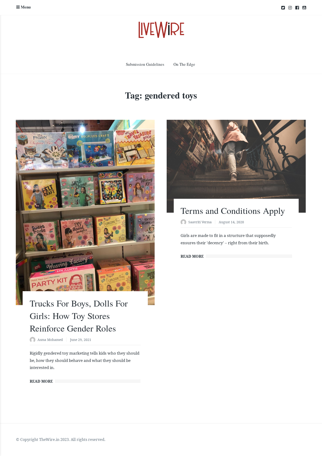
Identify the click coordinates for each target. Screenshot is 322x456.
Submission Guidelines (145, 64)
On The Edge (184, 64)
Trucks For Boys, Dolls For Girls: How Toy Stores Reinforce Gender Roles (79, 315)
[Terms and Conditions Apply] (236, 166)
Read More (41, 381)
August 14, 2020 (231, 222)
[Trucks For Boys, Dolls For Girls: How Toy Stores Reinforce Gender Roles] (85, 212)
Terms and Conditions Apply (233, 210)
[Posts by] (33, 340)
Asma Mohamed (50, 339)
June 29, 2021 (80, 339)
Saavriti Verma (200, 222)
